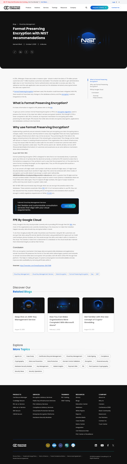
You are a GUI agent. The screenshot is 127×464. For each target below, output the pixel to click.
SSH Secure (16, 411)
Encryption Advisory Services (42, 397)
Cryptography (19, 361)
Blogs (14, 24)
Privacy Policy (17, 456)
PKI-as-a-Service (19, 404)
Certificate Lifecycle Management (50, 356)
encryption (65, 94)
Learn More (68, 206)
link (51, 107)
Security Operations (35, 371)
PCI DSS (49, 193)
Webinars (79, 407)
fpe (92, 274)
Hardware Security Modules (42, 417)
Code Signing (91, 356)
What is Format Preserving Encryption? (98, 80)
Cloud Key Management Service (42, 274)
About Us (102, 397)
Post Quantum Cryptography (98, 366)
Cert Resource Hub (82, 431)
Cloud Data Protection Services (43, 411)
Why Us (101, 401)
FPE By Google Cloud (96, 89)
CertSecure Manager (20, 397)
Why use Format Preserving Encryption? (99, 85)
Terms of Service (43, 456)
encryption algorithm (64, 112)
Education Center (82, 404)
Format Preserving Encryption (23, 91)
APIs (71, 224)
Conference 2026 (105, 407)
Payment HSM (72, 366)
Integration (79, 427)
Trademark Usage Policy (30, 456)
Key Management (42, 366)
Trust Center (103, 424)
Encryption (88, 361)
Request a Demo (98, 8)
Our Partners (103, 417)
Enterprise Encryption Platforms (43, 414)
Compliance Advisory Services (43, 407)
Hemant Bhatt (17, 44)
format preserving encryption (78, 274)
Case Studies (80, 421)
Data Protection (53, 361)
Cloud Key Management (27, 24)
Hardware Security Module (23, 366)
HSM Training (65, 401)
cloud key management (22, 274)
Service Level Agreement (74, 456)
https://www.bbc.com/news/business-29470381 (35, 266)
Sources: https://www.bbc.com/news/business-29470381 (98, 97)
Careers (101, 404)
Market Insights (58, 366)
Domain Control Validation (71, 361)
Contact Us (115, 8)
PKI (83, 366)
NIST (97, 274)
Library (78, 397)
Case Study (30, 356)
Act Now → (44, 2)
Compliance (105, 356)
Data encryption (61, 274)
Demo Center (80, 424)
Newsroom (102, 414)
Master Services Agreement (20, 458)
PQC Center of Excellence (84, 434)
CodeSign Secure (18, 401)
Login (113, 2)
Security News (19, 371)
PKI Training (65, 397)
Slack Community (105, 411)
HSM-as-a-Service (19, 407)
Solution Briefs (80, 417)
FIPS (43, 188)
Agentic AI (18, 356)
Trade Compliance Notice (57, 456)
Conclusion (95, 93)
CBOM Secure (17, 414)
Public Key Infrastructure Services (44, 401)
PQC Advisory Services (40, 404)
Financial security (102, 361)
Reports (78, 414)
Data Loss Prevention (35, 361)
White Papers (80, 411)
